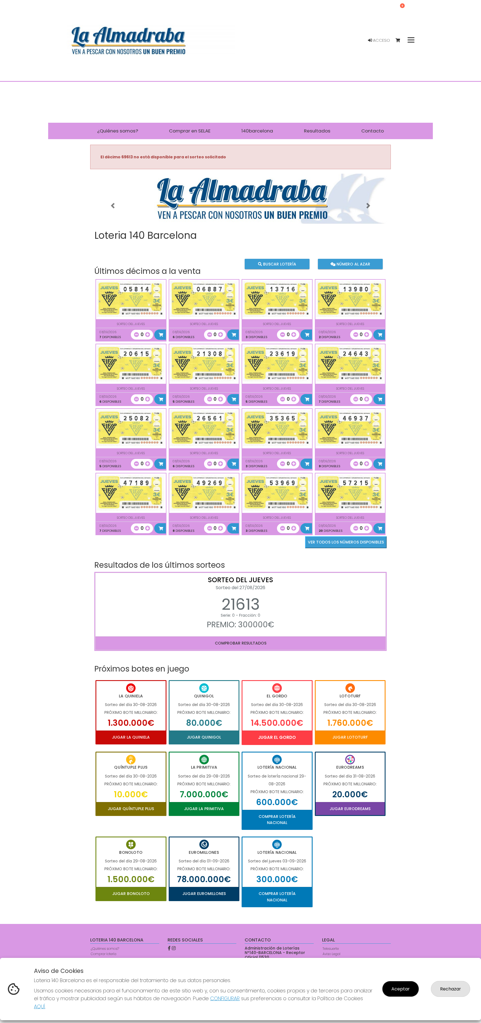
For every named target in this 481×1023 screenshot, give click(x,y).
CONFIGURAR (225, 998)
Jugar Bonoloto (131, 893)
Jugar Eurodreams (350, 808)
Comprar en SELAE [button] (189, 130)
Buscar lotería (279, 264)
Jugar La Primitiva (204, 808)
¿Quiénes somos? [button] (117, 130)
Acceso (381, 40)
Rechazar (450, 989)
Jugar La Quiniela (131, 737)
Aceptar (400, 989)
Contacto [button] (372, 130)
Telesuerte (331, 948)
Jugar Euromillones (204, 893)
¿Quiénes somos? (105, 948)
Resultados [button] (317, 130)
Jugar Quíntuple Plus (131, 808)
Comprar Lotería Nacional (277, 819)
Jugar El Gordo (277, 737)
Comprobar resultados (240, 643)
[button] (112, 206)
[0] (400, 40)
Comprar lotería (103, 953)
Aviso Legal (331, 953)
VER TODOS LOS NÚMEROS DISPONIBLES (346, 542)
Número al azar (352, 264)
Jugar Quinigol (204, 737)
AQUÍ (39, 1006)
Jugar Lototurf (350, 737)
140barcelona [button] (257, 130)
